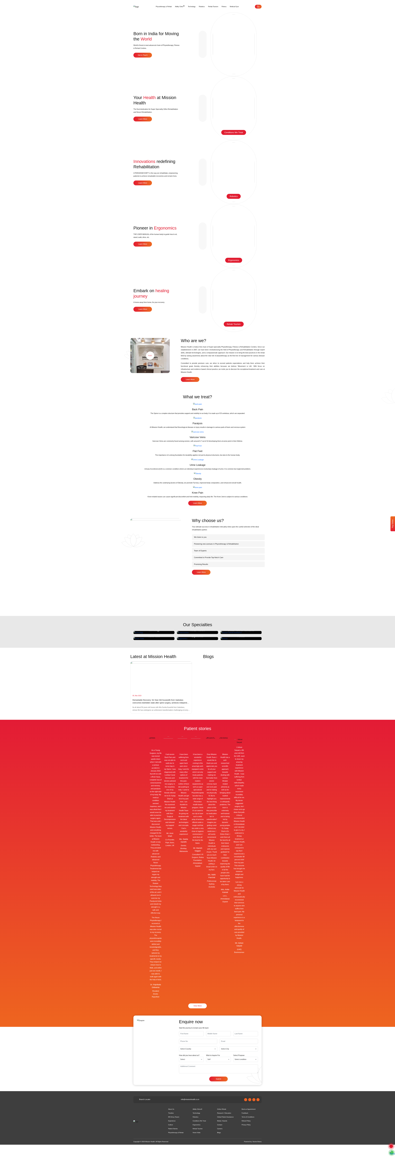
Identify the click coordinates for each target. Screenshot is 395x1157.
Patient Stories (173, 1128)
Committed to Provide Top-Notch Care (208, 557)
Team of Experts (200, 551)
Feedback (245, 1113)
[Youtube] (258, 1099)
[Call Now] (391, 1146)
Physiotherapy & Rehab (164, 6)
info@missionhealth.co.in (190, 1099)
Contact (219, 1125)
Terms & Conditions (248, 1117)
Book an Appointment (249, 1109)
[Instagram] (249, 1099)
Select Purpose (239, 1055)
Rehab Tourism (213, 6)
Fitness (224, 6)
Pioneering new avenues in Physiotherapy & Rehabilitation (216, 544)
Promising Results (201, 564)
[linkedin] (253, 1099)
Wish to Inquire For (213, 1055)
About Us (171, 1109)
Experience (171, 1121)
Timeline (171, 1113)
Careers (219, 1128)
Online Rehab (221, 1109)
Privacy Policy (246, 1125)
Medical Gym (234, 6)
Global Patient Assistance (225, 1117)
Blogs (219, 1132)
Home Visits (196, 1132)
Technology (192, 6)
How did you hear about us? (189, 1055)
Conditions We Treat (233, 132)
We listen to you (200, 537)
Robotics (202, 6)
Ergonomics (233, 260)
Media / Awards (222, 1121)
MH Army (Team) (173, 1117)
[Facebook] (245, 1099)
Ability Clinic (180, 6)
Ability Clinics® (197, 1109)
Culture (170, 1125)
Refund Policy (246, 1121)
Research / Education (224, 1113)
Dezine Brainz (257, 1141)
